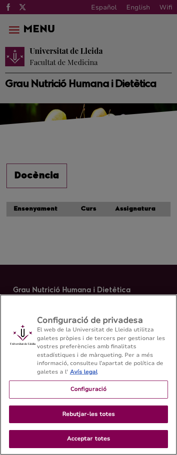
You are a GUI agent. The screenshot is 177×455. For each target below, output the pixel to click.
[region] (88, 374)
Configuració (88, 389)
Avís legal (84, 372)
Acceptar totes (88, 439)
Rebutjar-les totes (88, 414)
